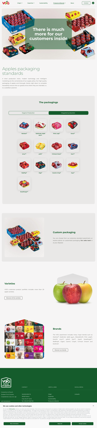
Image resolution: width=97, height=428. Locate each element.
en (93, 3)
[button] (93, 405)
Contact (86, 3)
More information (14, 423)
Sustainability (43, 3)
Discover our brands (60, 350)
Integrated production (68, 113)
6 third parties (12, 409)
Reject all (60, 423)
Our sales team (86, 240)
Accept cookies (82, 423)
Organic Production (28, 113)
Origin (19, 3)
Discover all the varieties (13, 298)
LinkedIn (77, 394)
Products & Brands (58, 3)
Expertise (30, 3)
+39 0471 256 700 (28, 401)
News (72, 3)
